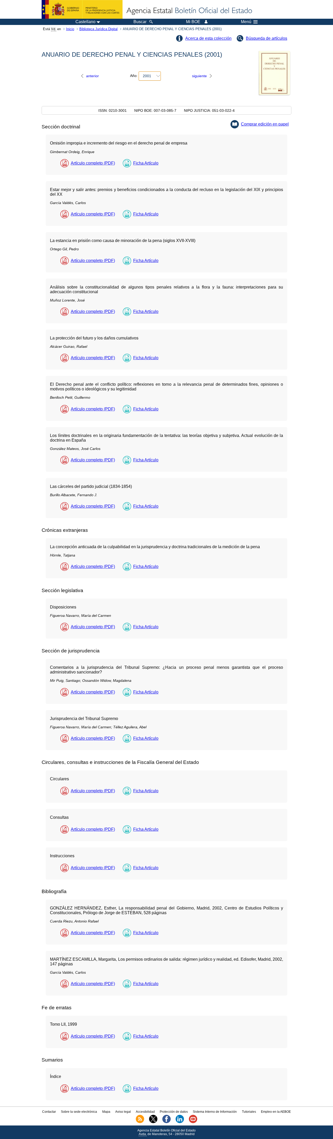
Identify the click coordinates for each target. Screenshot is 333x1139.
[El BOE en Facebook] (166, 1122)
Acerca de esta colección (208, 38)
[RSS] (140, 1122)
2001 (147, 76)
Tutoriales (249, 1112)
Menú (246, 22)
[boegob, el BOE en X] (153, 1122)
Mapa (106, 1112)
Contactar (49, 1112)
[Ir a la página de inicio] (189, 11)
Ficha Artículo (145, 163)
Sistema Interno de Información (215, 1112)
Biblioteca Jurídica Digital (98, 29)
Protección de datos (174, 1112)
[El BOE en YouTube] (193, 1122)
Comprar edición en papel (265, 124)
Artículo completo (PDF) (93, 163)
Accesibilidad (145, 1112)
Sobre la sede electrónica (79, 1112)
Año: (134, 76)
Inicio (70, 29)
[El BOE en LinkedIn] (180, 1122)
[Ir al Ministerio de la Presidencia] (82, 9)
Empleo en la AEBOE (276, 1112)
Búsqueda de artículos (266, 38)
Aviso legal (123, 1112)
